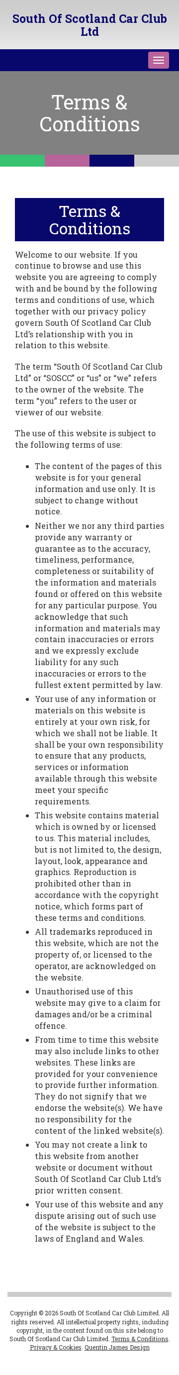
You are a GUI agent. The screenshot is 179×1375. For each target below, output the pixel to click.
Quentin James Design (117, 1347)
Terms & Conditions (140, 1339)
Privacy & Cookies (56, 1347)
